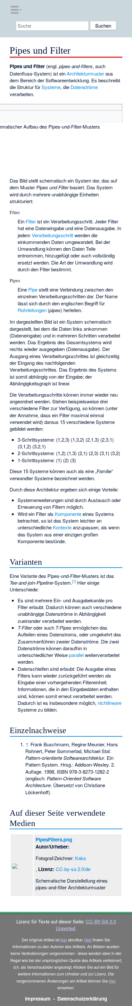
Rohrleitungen (32, 310)
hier (63, 939)
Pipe (32, 289)
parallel (76, 654)
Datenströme (84, 87)
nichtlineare (109, 702)
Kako (80, 858)
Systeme (51, 87)
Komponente (68, 513)
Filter (31, 221)
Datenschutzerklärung (82, 998)
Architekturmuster (85, 73)
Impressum (38, 998)
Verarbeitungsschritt (52, 235)
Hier (88, 939)
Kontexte (62, 527)
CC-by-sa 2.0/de (73, 869)
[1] (74, 581)
